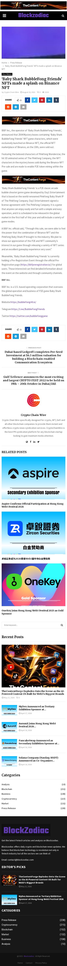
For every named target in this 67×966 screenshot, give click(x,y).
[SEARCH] (61, 625)
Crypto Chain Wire (11, 92)
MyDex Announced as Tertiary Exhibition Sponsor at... (36, 708)
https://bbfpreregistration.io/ (36, 264)
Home (20, 963)
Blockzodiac (33, 16)
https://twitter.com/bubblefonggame (29, 316)
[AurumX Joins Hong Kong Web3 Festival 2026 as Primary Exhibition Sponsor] (9, 727)
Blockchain (7, 789)
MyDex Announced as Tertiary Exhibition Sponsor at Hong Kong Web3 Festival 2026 (41, 898)
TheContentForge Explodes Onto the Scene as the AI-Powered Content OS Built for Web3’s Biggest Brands (33, 692)
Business (6, 793)
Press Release (7, 74)
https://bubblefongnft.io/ (23, 302)
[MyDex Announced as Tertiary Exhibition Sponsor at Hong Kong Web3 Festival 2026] (9, 710)
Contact (29, 963)
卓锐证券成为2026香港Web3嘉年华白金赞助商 (26, 558)
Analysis (6, 784)
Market (5, 803)
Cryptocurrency (9, 798)
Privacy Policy (41, 963)
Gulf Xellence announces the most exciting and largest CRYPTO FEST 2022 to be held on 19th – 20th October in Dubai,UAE (33, 380)
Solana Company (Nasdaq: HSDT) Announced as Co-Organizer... (38, 759)
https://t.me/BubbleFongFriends (28, 309)
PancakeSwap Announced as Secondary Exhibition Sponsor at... (39, 742)
